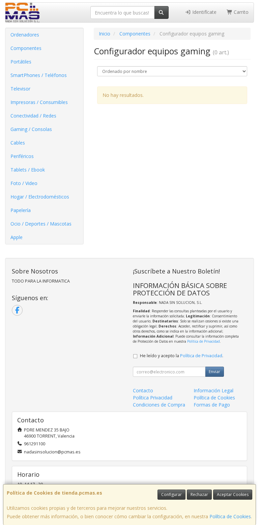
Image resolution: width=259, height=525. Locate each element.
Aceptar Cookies (233, 494)
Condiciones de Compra (159, 404)
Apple (16, 237)
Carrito (240, 12)
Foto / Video (23, 183)
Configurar (171, 494)
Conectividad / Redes (33, 115)
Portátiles (20, 61)
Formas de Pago (212, 404)
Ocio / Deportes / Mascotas (40, 223)
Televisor (20, 88)
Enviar (214, 371)
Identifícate (204, 12)
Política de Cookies (230, 516)
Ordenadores (24, 34)
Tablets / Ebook (27, 169)
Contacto (143, 390)
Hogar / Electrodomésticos (39, 196)
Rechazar (199, 494)
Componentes (25, 48)
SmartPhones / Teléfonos (38, 75)
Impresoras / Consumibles (39, 102)
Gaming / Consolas (31, 129)
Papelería (20, 210)
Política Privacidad (152, 397)
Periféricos (22, 156)
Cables (17, 142)
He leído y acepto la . (181, 356)
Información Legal (213, 390)
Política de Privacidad (203, 341)
